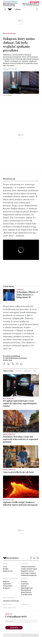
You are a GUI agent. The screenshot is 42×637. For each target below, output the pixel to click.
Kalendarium (25, 604)
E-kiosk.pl (24, 581)
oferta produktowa (9, 608)
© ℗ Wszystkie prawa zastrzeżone (15, 358)
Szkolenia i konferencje (11, 601)
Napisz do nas (7, 571)
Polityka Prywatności (28, 567)
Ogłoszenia (7, 584)
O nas (5, 567)
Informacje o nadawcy (28, 573)
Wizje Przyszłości (9, 33)
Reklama (6, 581)
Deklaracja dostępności (29, 575)
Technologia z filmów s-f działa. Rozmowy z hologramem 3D (27, 295)
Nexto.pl (23, 586)
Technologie (20, 289)
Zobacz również (8, 371)
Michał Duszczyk (9, 179)
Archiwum (6, 588)
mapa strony (7, 604)
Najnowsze (27, 371)
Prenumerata (7, 586)
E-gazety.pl (25, 584)
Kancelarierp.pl (26, 590)
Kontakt (5, 569)
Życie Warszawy (26, 594)
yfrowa (17, 9)
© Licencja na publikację (11, 356)
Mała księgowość (27, 588)
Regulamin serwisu (27, 571)
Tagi (34, 371)
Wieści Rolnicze (26, 592)
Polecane (19, 371)
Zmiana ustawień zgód (29, 569)
